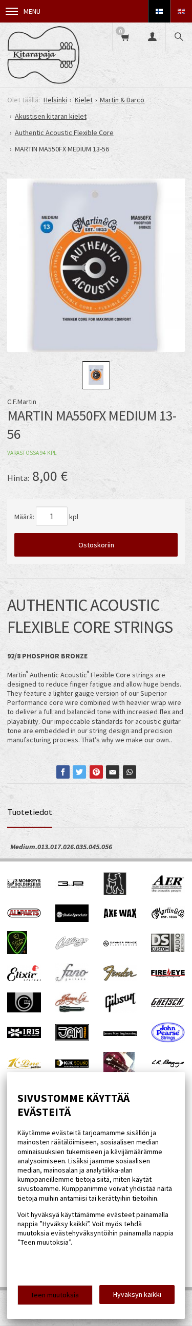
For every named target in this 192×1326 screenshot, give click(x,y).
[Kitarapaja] (43, 55)
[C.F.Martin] (168, 917)
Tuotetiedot (29, 811)
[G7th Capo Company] (24, 1009)
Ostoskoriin (96, 544)
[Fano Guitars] (72, 980)
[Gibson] (120, 1010)
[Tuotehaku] (178, 37)
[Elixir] (24, 978)
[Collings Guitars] (72, 947)
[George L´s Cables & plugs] (72, 1009)
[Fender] (120, 978)
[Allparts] (24, 915)
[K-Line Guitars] (24, 1066)
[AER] (168, 890)
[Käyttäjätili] (152, 37)
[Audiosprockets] (72, 919)
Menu (32, 11)
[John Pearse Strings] (168, 1040)
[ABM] (114, 892)
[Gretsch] (168, 1004)
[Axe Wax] (120, 915)
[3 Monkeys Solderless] (24, 885)
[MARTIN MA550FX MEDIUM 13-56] (96, 267)
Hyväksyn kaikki (137, 1294)
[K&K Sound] (72, 1065)
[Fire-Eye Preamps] (168, 976)
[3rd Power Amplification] (71, 892)
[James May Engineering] (120, 1033)
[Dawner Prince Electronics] (120, 943)
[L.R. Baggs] (168, 1065)
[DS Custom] (168, 949)
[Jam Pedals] (72, 1038)
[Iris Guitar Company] (24, 1035)
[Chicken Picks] (17, 951)
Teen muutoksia (55, 1294)
